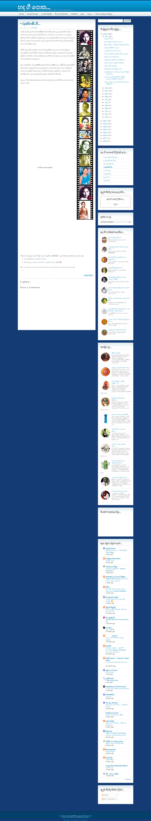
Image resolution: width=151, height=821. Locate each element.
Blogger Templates (84, 817)
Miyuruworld (111, 749)
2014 (105, 129)
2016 (105, 135)
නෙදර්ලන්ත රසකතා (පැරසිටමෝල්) (117, 688)
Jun (106, 100)
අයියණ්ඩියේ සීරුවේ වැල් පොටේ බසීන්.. (117, 278)
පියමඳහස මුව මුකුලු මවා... (113, 69)
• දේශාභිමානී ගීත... (110, 160)
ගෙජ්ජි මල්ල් (110, 768)
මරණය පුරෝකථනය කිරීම (114, 715)
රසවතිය (108, 646)
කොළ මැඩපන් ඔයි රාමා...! (121, 368)
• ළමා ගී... (106, 177)
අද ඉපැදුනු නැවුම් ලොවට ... (114, 42)
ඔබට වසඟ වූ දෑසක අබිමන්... (114, 63)
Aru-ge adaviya (112, 703)
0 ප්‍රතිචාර (35, 27)
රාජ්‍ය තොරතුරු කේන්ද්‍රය (103, 14)
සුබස (82, 14)
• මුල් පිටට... (107, 180)
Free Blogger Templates (65, 815)
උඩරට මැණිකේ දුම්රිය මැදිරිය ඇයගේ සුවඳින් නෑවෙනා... (114, 78)
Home (21, 14)
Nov (106, 114)
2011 (105, 121)
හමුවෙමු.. (109, 696)
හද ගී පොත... (34, 6)
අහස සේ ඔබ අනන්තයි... (120, 414)
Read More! (88, 275)
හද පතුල (109, 628)
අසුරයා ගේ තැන (111, 670)
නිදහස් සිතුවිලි (111, 607)
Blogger (75, 817)
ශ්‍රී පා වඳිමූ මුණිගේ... (115, 237)
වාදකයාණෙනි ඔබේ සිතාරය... (115, 60)
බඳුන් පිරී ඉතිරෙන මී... (116, 268)
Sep (106, 108)
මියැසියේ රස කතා (112, 713)
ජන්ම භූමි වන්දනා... (111, 66)
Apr (106, 94)
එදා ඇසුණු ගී (110, 617)
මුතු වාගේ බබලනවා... (112, 57)
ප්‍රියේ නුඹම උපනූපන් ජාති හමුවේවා (117, 45)
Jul (106, 102)
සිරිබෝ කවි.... (117, 353)
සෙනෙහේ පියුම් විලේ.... (120, 477)
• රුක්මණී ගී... (30, 24)
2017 (105, 138)
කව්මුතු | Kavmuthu (113, 558)
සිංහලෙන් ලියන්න (61, 14)
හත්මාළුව (74, 14)
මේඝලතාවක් (110, 672)
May (107, 97)
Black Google (88, 815)
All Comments (109, 799)
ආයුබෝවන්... (109, 39)
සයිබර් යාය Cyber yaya (114, 741)
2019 (105, 141)
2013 (105, 127)
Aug (106, 105)
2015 (105, 132)
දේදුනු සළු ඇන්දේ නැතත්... (117, 330)
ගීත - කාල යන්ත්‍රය (112, 774)
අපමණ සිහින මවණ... (112, 48)
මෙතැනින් (37, 259)
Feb (106, 88)
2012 (105, 124)
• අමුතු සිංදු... (107, 174)
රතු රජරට (109, 757)
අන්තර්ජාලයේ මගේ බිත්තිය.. (116, 577)
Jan (106, 36)
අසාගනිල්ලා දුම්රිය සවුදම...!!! (118, 382)
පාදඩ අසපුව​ (110, 721)
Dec (106, 117)
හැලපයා (112, 636)
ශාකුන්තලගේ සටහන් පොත (116, 686)
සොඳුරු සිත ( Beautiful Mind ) (117, 766)
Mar (106, 91)
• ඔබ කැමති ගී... (109, 164)
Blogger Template (66, 817)
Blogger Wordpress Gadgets (75, 820)
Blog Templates (80, 815)
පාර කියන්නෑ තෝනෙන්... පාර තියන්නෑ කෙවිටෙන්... (119, 310)
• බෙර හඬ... (107, 170)
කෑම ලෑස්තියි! (110, 630)
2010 (105, 34)
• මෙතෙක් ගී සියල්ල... (111, 157)
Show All (128, 779)
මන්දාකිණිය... (111, 695)
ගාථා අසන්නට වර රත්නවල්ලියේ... (118, 462)
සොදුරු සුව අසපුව (112, 597)
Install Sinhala (32, 14)
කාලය (89, 14)
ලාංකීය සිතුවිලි (46, 14)
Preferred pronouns (112, 680)
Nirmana (109, 731)
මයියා (108, 587)
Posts (106, 795)
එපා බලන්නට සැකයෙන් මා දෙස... (116, 54)
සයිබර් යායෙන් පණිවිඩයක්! (115, 743)
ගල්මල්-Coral (110, 548)
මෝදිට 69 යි (110, 759)
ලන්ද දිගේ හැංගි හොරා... (113, 51)
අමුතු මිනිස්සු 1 (110, 751)
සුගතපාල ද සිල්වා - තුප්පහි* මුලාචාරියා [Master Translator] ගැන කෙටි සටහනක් (116, 650)
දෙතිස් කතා (110, 678)
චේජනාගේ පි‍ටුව (111, 567)
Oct (106, 111)
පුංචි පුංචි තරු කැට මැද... (120, 491)
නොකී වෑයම (110, 560)
